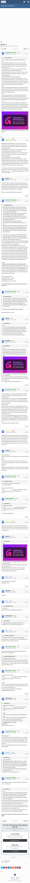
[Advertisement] (15, 24)
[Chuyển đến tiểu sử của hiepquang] (2, 341)
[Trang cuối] (28, 49)
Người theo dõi (14, 857)
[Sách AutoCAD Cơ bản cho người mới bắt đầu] (1, 41)
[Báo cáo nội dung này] (25, 54)
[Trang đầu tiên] (1, 49)
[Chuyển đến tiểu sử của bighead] (2, 179)
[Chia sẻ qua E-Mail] (18, 868)
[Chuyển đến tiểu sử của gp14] (2, 577)
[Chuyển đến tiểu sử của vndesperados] (2, 698)
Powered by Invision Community (15, 880)
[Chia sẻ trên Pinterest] (20, 868)
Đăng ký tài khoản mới (15, 840)
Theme (12, 877)
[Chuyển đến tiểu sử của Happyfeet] (2, 139)
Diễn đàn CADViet (7, 6)
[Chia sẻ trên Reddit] (13, 868)
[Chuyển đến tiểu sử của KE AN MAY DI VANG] (2, 53)
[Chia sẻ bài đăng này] (27, 54)
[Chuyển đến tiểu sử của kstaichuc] (2, 451)
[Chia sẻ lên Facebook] (4, 868)
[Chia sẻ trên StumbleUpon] (15, 868)
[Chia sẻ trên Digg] (8, 868)
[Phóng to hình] (15, 120)
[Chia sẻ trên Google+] (6, 868)
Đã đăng (10, 53)
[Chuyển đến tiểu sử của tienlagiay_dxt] (2, 616)
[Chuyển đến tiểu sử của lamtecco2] (2, 753)
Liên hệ (17, 877)
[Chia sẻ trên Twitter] (2, 868)
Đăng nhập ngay (15, 851)
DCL (3, 46)
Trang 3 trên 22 (15, 49)
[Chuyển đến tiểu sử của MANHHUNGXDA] (2, 499)
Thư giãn (16, 46)
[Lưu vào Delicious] (11, 868)
